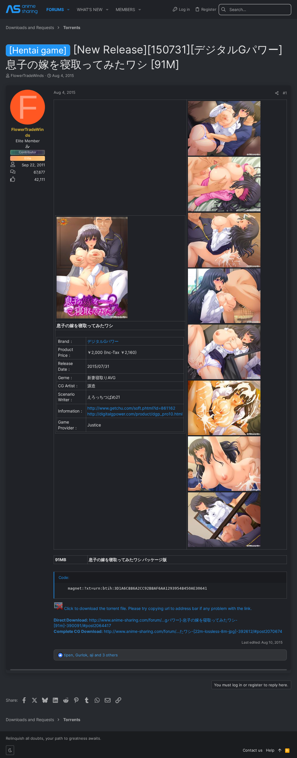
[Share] (277, 93)
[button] (68, 9)
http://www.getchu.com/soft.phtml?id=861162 (131, 408)
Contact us (252, 750)
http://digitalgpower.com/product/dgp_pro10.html (134, 413)
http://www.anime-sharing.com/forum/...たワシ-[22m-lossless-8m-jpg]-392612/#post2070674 (193, 631)
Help (270, 750)
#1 (285, 93)
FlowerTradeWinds (27, 75)
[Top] (279, 750)
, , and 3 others (91, 655)
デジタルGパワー (103, 341)
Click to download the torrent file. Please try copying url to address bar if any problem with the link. (158, 608)
